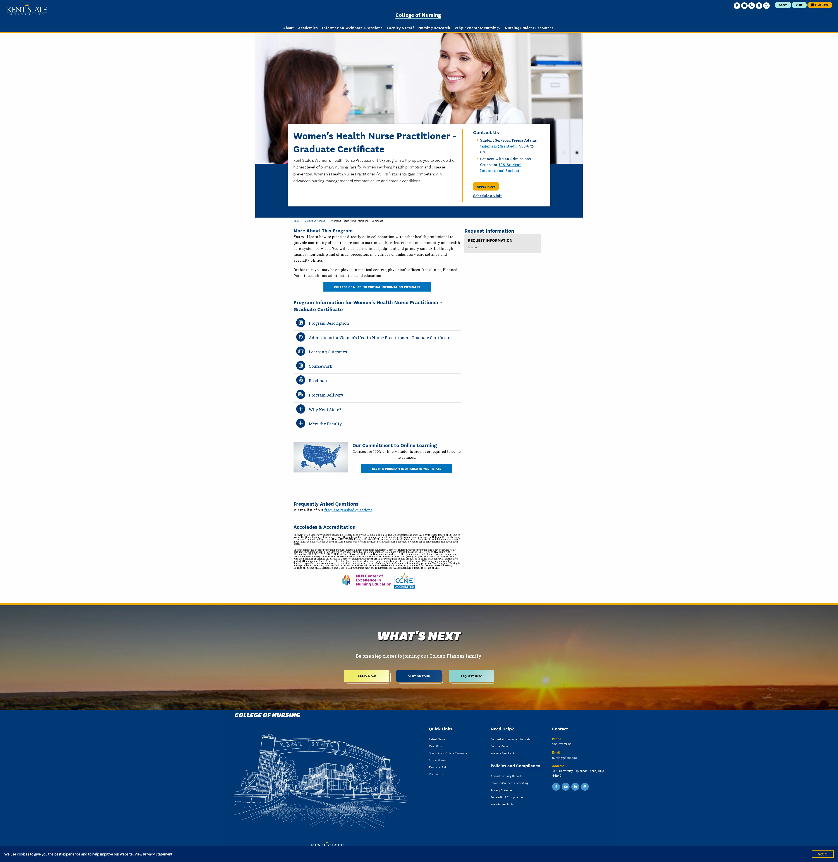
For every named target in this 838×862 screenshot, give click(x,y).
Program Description (329, 323)
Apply (783, 4)
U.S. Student (510, 164)
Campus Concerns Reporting (509, 782)
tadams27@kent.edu (498, 146)
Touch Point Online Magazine (448, 752)
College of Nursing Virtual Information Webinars (377, 286)
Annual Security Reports (506, 775)
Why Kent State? (325, 409)
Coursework (320, 366)
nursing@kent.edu (564, 757)
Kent (296, 220)
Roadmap (318, 380)
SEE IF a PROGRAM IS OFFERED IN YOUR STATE (406, 468)
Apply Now (486, 186)
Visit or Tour (419, 675)
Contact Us (436, 774)
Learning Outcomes (328, 351)
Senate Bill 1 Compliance (507, 797)
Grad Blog (435, 746)
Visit (799, 4)
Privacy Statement (503, 790)
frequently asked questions (348, 510)
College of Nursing (418, 14)
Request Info (471, 675)
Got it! (823, 854)
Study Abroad (438, 760)
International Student (499, 170)
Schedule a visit (487, 195)
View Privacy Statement (153, 854)
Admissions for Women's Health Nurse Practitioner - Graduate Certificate (379, 337)
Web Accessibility (502, 804)
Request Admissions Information (512, 739)
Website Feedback (503, 752)
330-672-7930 (561, 744)
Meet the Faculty (325, 423)
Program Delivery (326, 395)
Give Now (821, 4)
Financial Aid (437, 767)
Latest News (437, 739)
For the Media (499, 746)
